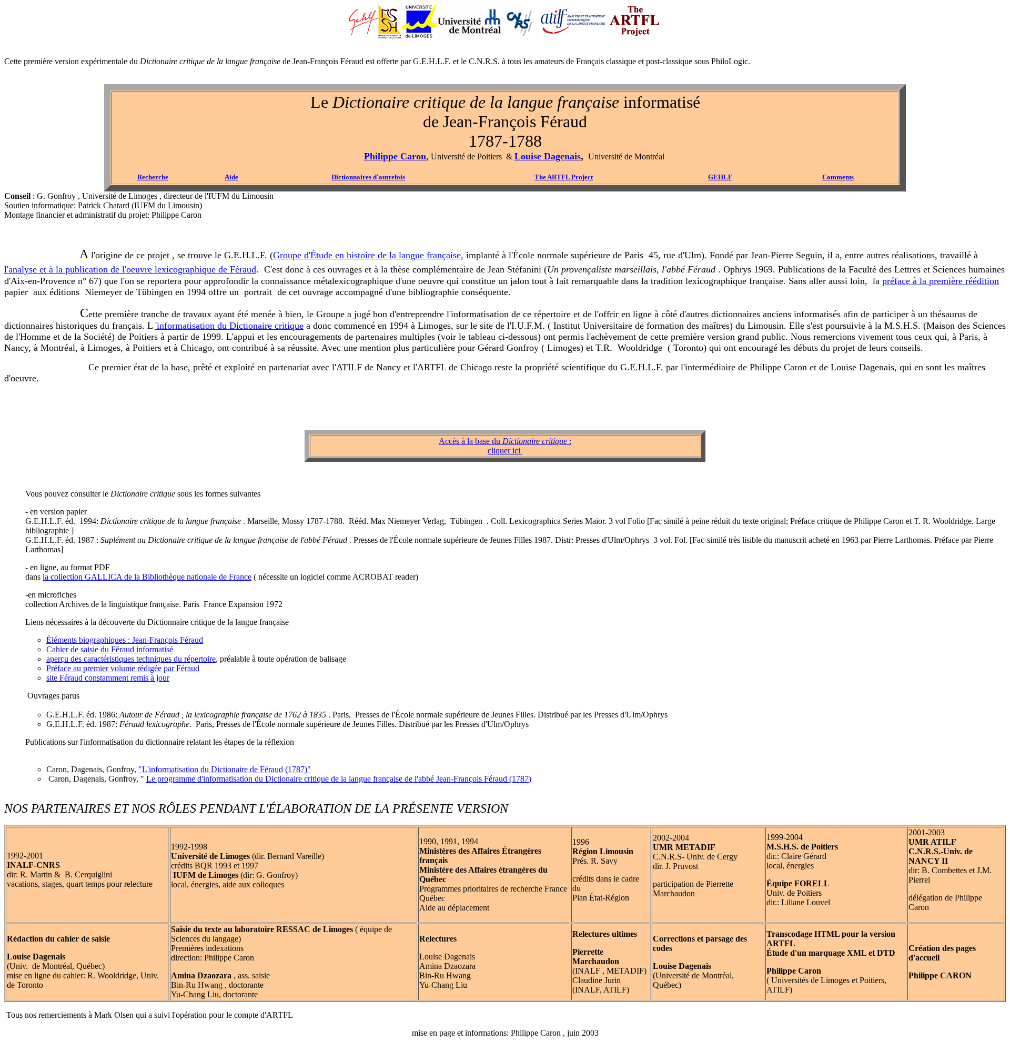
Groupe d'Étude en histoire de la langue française (367, 255)
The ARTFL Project (563, 177)
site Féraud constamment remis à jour (107, 677)
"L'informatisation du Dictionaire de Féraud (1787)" (224, 769)
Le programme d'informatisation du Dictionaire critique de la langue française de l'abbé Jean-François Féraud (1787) (338, 778)
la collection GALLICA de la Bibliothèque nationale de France (147, 576)
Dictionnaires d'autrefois (368, 177)
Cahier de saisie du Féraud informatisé (109, 649)
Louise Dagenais (547, 156)
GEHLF (720, 177)
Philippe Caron (395, 156)
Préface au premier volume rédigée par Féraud (122, 668)
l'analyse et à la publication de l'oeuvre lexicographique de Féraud (130, 269)
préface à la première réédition (940, 281)
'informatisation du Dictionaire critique (229, 325)
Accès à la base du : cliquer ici (505, 446)
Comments (838, 177)
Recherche (152, 177)
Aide (231, 177)
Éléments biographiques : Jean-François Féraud (124, 639)
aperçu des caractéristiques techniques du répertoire (131, 658)
